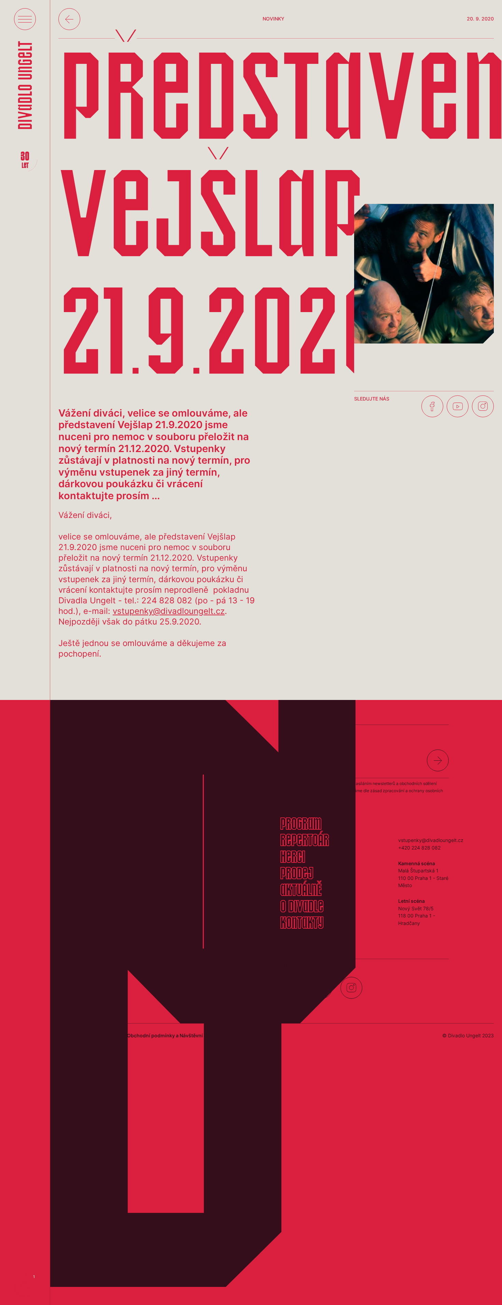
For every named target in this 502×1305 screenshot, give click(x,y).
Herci (292, 858)
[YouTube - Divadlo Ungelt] (458, 406)
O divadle (301, 907)
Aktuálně (300, 891)
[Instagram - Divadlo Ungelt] (483, 406)
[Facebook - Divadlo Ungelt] (432, 406)
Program (300, 824)
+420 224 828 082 (419, 848)
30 (24, 160)
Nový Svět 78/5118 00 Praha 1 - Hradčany (416, 916)
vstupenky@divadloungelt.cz (169, 611)
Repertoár (304, 841)
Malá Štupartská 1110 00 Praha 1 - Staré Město (423, 878)
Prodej (296, 874)
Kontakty (301, 923)
